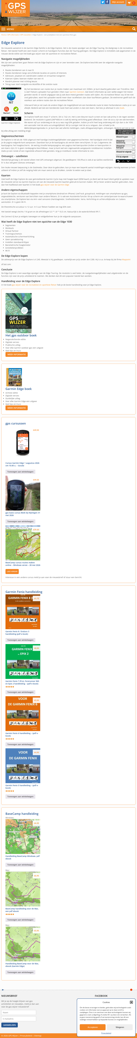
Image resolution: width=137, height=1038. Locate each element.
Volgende (135, 16)
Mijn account (118, 2)
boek (122, 108)
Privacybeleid (106, 1033)
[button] (131, 1002)
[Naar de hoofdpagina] (15, 8)
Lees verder (12, 571)
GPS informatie (13, 35)
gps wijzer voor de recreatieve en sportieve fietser (34, 285)
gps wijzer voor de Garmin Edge (55, 184)
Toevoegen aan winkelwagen (20, 471)
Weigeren (120, 1027)
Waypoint (126, 259)
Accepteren (93, 1027)
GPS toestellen (25, 35)
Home (3, 35)
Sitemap (37, 1035)
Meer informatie (16, 354)
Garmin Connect (77, 92)
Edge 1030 (66, 221)
